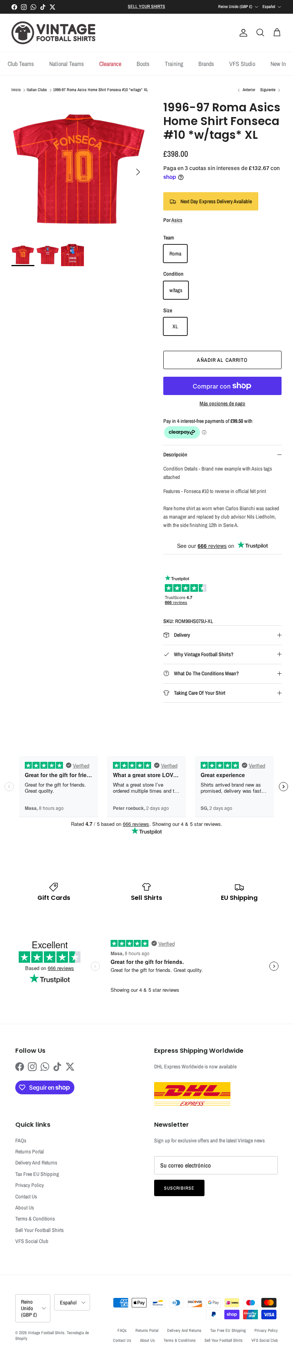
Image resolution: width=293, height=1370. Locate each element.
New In (278, 63)
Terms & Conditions (35, 1218)
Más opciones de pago (222, 403)
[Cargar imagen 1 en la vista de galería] (78, 168)
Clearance (110, 63)
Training (174, 63)
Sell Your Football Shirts (39, 1230)
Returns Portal (29, 1151)
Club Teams (21, 63)
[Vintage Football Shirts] (53, 32)
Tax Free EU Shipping (37, 1174)
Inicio (16, 90)
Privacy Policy (29, 1185)
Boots (143, 63)
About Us (24, 1207)
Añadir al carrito (222, 360)
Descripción (175, 454)
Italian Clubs (37, 90)
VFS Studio (242, 63)
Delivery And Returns (36, 1162)
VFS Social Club (31, 1241)
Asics (176, 220)
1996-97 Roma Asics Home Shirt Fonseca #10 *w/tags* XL (100, 90)
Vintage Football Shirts (46, 1332)
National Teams (66, 63)
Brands (206, 63)
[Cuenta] (242, 32)
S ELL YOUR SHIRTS (146, 6)
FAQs (20, 1140)
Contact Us (26, 1196)
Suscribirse (179, 1188)
